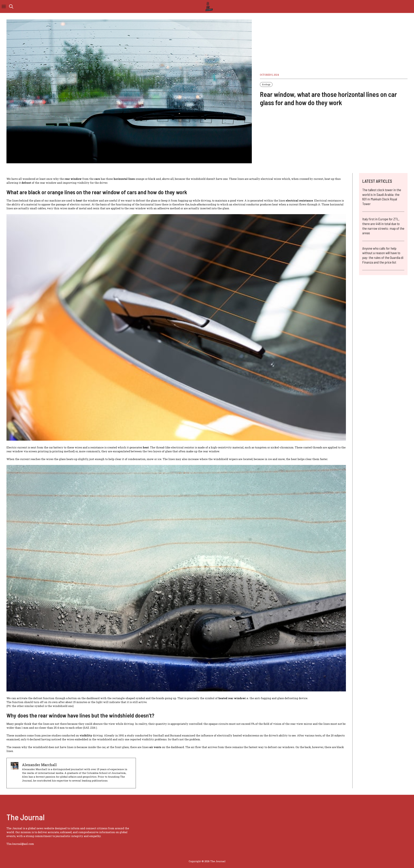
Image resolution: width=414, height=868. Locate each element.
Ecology (266, 84)
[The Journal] (208, 6)
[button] (11, 6)
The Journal (217, 861)
